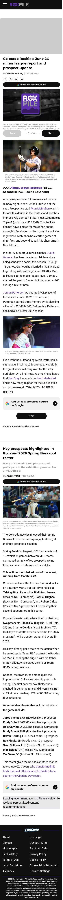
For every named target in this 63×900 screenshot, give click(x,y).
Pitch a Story (10, 854)
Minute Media (17, 879)
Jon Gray (14, 378)
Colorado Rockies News (23, 816)
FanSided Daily (39, 848)
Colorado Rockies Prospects (25, 426)
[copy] (22, 79)
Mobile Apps (10, 848)
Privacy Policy (38, 854)
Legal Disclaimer (12, 865)
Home (6, 426)
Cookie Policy (38, 859)
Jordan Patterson (13, 292)
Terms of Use (10, 859)
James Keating (15, 73)
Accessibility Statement (44, 865)
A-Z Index (8, 871)
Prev (12, 133)
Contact (7, 842)
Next (51, 133)
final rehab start (46, 378)
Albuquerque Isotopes (26, 187)
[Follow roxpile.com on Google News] (55, 403)
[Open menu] (5, 4)
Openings (35, 837)
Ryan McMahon (40, 208)
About (6, 837)
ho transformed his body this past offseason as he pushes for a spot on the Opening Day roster (29, 771)
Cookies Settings (40, 871)
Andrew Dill (13, 475)
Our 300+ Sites (38, 842)
